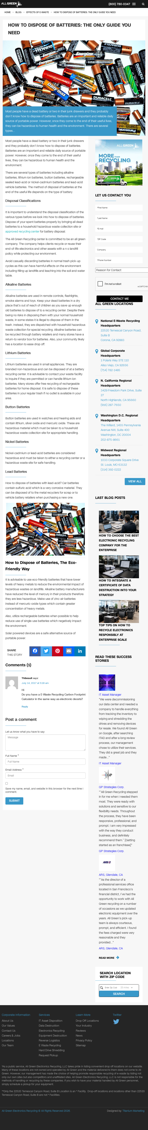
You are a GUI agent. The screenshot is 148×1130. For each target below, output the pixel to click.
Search (119, 994)
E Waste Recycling (50, 1045)
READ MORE (106, 958)
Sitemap (81, 1045)
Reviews (81, 1031)
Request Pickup (48, 1055)
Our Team (8, 1045)
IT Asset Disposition (50, 1021)
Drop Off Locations (87, 1021)
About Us (7, 1021)
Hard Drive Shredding (52, 1050)
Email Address (13, 770)
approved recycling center (22, 231)
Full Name (11, 756)
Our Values (8, 1026)
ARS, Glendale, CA (111, 875)
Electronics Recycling (52, 1031)
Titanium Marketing (133, 1111)
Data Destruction (49, 1026)
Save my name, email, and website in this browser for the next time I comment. (44, 790)
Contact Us (8, 1031)
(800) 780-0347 (119, 4)
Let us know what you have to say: (25, 732)
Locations (8, 1040)
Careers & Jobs (11, 1036)
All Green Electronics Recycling (20, 1111)
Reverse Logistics (49, 1040)
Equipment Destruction (53, 1036)
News (79, 1036)
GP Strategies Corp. (111, 787)
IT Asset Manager (110, 695)
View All (135, 481)
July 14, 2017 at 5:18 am (35, 683)
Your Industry (84, 1026)
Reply (25, 706)
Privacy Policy (84, 1040)
